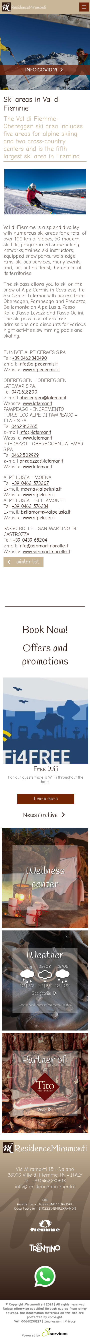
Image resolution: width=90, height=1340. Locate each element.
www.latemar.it (37, 403)
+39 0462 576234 (30, 506)
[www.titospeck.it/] (45, 1087)
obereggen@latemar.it (43, 398)
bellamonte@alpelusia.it (45, 512)
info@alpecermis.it (38, 364)
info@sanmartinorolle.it (43, 546)
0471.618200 (24, 392)
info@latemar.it (35, 432)
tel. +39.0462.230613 (45, 1181)
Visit (41, 1110)
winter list (27, 562)
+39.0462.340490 (29, 358)
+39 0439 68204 (30, 540)
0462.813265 (24, 426)
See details (42, 993)
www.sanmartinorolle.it (46, 551)
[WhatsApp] (45, 1296)
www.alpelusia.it (39, 495)
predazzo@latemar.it (41, 461)
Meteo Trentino (62, 1005)
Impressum (53, 1321)
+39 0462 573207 (30, 483)
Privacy (70, 1321)
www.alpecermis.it (41, 370)
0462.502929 (25, 455)
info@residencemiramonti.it (45, 1186)
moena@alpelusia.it (41, 489)
